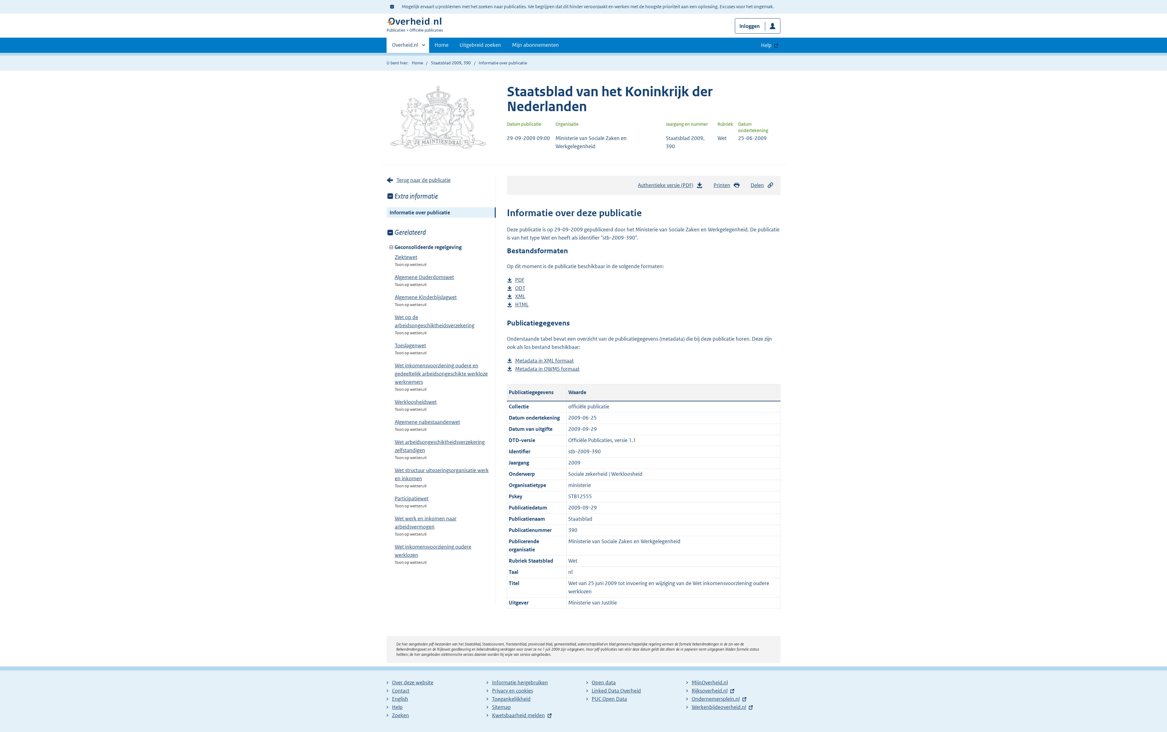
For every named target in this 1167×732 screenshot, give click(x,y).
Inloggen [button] (749, 26)
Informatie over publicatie (420, 212)
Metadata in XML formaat (544, 361)
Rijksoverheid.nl (710, 690)
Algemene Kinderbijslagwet (426, 297)
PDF (519, 280)
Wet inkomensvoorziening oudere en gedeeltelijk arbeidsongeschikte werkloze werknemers (441, 373)
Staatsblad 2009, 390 (451, 63)
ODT (520, 288)
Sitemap (501, 707)
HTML (521, 305)
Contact (400, 690)
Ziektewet (406, 257)
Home (442, 45)
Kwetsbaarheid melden (518, 715)
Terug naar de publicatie (424, 180)
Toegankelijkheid (511, 699)
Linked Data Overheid (616, 690)
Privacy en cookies (512, 690)
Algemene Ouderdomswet (424, 277)
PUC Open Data (609, 699)
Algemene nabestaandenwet (427, 422)
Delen (757, 185)
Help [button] (766, 45)
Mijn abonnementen (535, 45)
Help (397, 707)
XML (520, 297)
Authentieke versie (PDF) (667, 187)
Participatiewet (412, 498)
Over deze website (412, 682)
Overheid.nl (405, 47)
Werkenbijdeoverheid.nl (719, 707)
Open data (604, 682)
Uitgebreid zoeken (480, 45)
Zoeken (400, 715)
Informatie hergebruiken (520, 682)
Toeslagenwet (410, 345)
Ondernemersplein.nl (716, 699)
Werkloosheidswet (416, 402)
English (400, 699)
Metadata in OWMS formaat (547, 369)
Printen (722, 185)
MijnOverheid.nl (710, 682)
